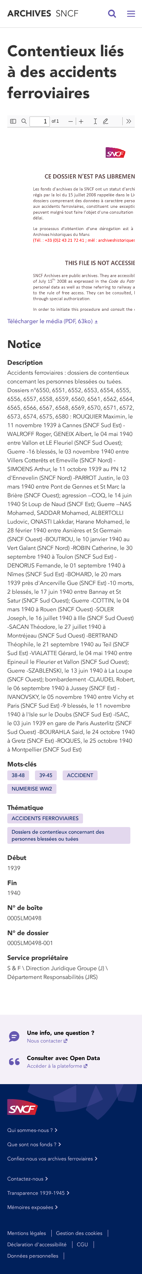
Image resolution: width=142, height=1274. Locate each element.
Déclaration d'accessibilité (37, 1245)
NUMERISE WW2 (32, 789)
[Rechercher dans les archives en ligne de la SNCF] (112, 14)
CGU (82, 1245)
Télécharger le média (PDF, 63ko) (49, 321)
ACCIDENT (80, 775)
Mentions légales (26, 1233)
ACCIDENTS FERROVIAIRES (45, 818)
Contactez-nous (25, 1179)
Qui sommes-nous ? (30, 1130)
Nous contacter (44, 1041)
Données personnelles (32, 1256)
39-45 (45, 775)
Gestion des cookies (79, 1233)
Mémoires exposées (30, 1207)
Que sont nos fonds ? (31, 1144)
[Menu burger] (131, 14)
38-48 (18, 775)
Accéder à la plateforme (54, 1066)
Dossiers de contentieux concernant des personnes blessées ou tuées (58, 835)
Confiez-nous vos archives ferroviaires (50, 1159)
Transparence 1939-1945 (36, 1193)
